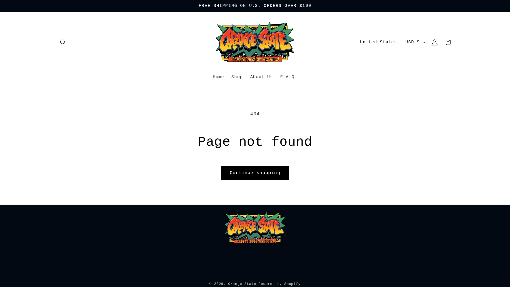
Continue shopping (255, 172)
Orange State (242, 284)
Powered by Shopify (279, 284)
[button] (63, 42)
